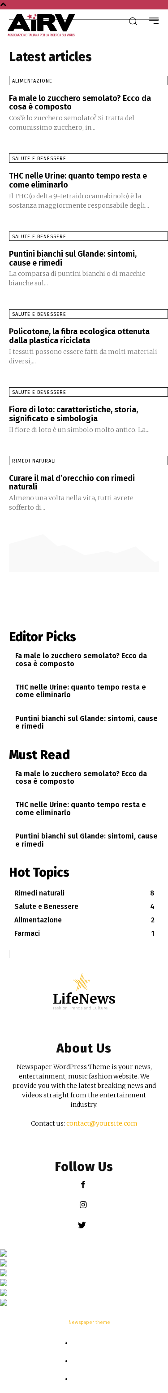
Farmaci (89, 1361)
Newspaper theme (89, 1322)
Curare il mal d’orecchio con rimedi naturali (72, 482)
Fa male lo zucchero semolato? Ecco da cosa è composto (80, 102)
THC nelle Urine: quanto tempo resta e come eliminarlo (78, 180)
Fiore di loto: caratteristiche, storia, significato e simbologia (73, 414)
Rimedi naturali (34, 461)
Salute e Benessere (39, 159)
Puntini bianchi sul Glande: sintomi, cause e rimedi (73, 258)
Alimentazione (32, 81)
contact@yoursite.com (102, 1123)
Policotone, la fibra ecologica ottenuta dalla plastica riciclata (79, 336)
